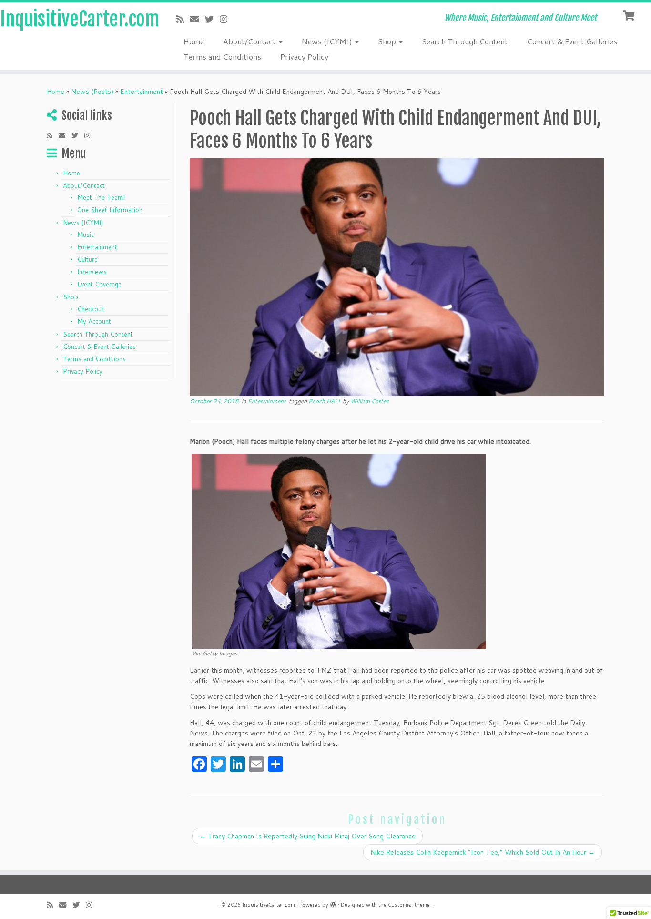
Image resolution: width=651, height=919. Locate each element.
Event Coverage (99, 284)
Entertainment (141, 91)
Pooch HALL (325, 401)
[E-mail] (197, 19)
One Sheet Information (109, 209)
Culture (87, 259)
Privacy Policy (304, 56)
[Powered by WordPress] (333, 902)
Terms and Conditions (222, 56)
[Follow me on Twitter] (212, 19)
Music (85, 234)
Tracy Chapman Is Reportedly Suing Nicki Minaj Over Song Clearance (307, 836)
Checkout (90, 309)
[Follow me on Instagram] (227, 19)
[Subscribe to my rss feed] (183, 19)
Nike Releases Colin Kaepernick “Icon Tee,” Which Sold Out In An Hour (482, 852)
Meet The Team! (101, 197)
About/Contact (250, 41)
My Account (94, 321)
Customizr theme (409, 905)
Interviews (92, 271)
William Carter (369, 401)
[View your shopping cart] (630, 15)
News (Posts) (92, 91)
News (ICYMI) (328, 41)
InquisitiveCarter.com (75, 19)
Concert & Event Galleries (572, 41)
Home (193, 41)
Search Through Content (465, 41)
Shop (388, 41)
